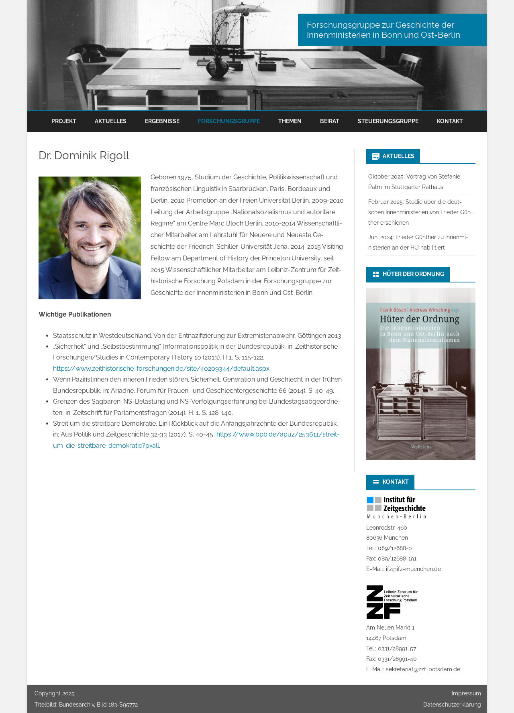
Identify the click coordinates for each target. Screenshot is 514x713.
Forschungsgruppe (229, 121)
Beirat (329, 121)
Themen (290, 121)
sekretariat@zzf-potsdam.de (423, 669)
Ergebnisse (162, 121)
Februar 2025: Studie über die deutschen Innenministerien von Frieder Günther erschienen (420, 212)
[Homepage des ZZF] (392, 617)
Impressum (466, 693)
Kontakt (450, 121)
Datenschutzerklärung (452, 704)
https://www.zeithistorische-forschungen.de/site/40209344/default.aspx (161, 368)
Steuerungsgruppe (388, 121)
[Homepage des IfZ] (396, 517)
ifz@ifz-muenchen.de (413, 569)
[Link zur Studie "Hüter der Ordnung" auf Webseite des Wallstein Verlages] (420, 458)
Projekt (63, 121)
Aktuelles (110, 121)
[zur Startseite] (257, 55)
